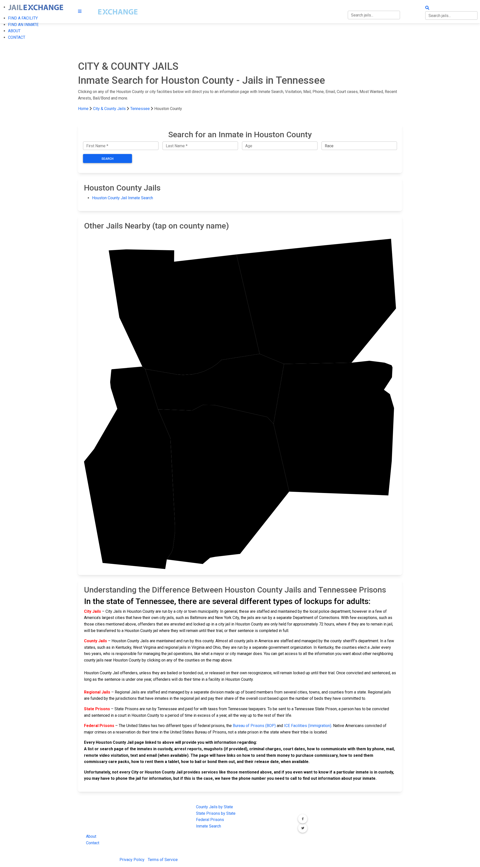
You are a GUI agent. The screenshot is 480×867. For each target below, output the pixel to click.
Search (108, 158)
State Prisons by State (216, 813)
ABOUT (14, 30)
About (91, 836)
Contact (92, 842)
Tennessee (140, 108)
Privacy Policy (132, 859)
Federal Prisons (210, 819)
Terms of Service (163, 859)
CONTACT (16, 37)
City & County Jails (109, 108)
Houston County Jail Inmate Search (122, 198)
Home (83, 108)
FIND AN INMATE (23, 24)
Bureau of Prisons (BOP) (254, 725)
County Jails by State (214, 806)
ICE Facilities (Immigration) (307, 725)
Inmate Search (208, 826)
